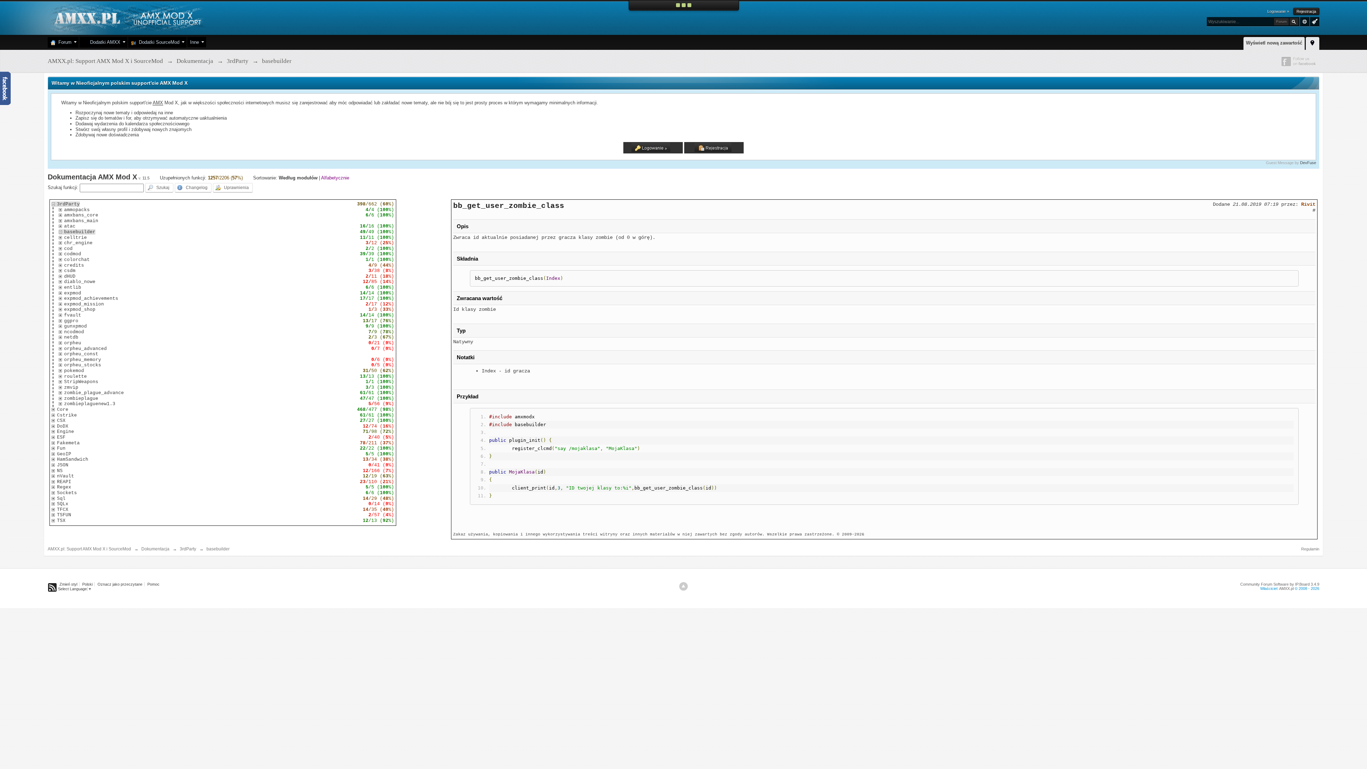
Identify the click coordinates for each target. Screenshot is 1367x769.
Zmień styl (68, 584)
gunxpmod (75, 326)
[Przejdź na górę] (683, 586)
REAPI (64, 482)
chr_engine (78, 243)
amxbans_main (81, 221)
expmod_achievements (91, 298)
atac (69, 226)
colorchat (77, 259)
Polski (87, 584)
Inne (194, 42)
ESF (61, 437)
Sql (61, 498)
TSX (61, 520)
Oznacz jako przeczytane (120, 584)
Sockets (67, 493)
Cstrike (67, 415)
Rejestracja (1306, 11)
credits (74, 265)
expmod (72, 293)
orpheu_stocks (82, 365)
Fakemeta (68, 443)
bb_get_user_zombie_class (508, 206)
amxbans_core (81, 215)
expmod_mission (84, 304)
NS (60, 471)
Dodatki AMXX (103, 42)
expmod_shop (79, 309)
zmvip (71, 387)
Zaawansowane (1304, 21)
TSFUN (64, 515)
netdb (71, 337)
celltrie (75, 237)
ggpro (71, 321)
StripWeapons (81, 381)
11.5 (146, 178)
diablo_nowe (79, 281)
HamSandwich (72, 459)
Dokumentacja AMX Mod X (92, 177)
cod (68, 248)
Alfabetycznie (335, 178)
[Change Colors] (1314, 21)
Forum (64, 42)
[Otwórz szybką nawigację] (1312, 42)
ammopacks (77, 210)
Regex (64, 487)
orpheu (72, 343)
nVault (65, 476)
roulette (75, 376)
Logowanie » (1278, 11)
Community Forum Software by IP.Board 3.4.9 (1279, 584)
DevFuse (1308, 163)
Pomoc (153, 584)
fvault (72, 315)
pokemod (74, 370)
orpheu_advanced (85, 348)
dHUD (69, 276)
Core (62, 409)
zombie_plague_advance (94, 393)
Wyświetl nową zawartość (1274, 43)
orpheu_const (81, 354)
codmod (72, 254)
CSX (61, 420)
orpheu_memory (82, 359)
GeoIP (64, 454)
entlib (72, 287)
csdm (69, 270)
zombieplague (81, 398)
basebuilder (79, 232)
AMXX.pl (1286, 588)
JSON (62, 465)
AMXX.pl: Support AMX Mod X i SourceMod (89, 548)
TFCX (62, 509)
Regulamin (1310, 549)
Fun (61, 448)
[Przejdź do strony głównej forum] (127, 17)
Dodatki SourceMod (157, 42)
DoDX (62, 426)
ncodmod (74, 332)
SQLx (62, 504)
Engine (65, 431)
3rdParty (68, 204)
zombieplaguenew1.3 (89, 404)
